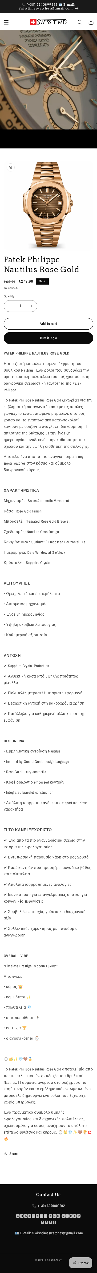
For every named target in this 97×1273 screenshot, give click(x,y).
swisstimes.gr (53, 1260)
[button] (6, 22)
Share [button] (13, 1153)
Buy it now (48, 338)
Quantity (9, 296)
